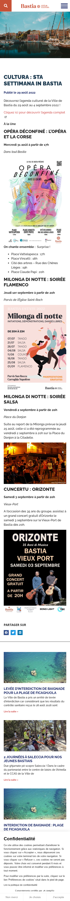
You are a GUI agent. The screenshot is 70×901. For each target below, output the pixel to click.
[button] (6, 632)
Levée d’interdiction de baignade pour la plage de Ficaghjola (34, 691)
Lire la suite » (11, 711)
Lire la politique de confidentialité (20, 885)
